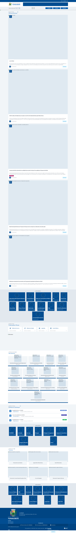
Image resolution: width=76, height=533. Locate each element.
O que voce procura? (12, 8)
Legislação (43, 328)
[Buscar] (19, 8)
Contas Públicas (55, 328)
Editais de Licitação (30, 328)
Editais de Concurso (15, 328)
